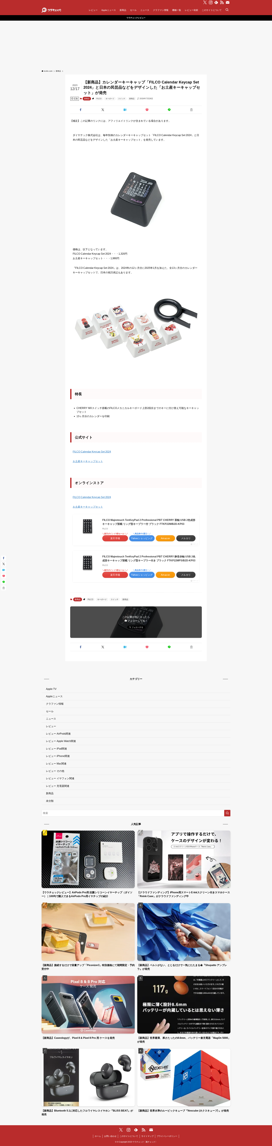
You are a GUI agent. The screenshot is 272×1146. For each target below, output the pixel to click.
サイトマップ (147, 1136)
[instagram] (210, 2)
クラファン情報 (55, 703)
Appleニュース (54, 696)
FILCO (99, 99)
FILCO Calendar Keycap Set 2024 (92, 451)
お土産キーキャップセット (88, 461)
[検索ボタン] (227, 10)
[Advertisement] (136, 44)
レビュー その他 (55, 771)
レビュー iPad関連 (56, 748)
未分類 (50, 801)
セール (50, 711)
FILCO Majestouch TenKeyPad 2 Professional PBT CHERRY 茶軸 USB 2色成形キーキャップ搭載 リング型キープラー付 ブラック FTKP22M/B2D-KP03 (148, 522)
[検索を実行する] (227, 813)
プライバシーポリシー (167, 1136)
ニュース (51, 718)
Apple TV (51, 689)
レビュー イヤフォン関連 (60, 778)
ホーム (98, 1136)
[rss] (222, 2)
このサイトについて (129, 1136)
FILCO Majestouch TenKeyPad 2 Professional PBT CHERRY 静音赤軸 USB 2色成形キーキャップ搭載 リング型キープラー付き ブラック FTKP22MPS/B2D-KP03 (148, 558)
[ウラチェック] (51, 10)
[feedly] (216, 2)
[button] (80, 109)
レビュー (51, 726)
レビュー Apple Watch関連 (61, 741)
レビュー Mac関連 (56, 763)
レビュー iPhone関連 (58, 756)
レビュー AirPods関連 (58, 733)
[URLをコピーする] (191, 109)
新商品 (86, 99)
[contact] (227, 2)
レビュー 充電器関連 (57, 786)
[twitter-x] (205, 2)
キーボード (110, 99)
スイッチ (121, 99)
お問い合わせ (110, 1136)
